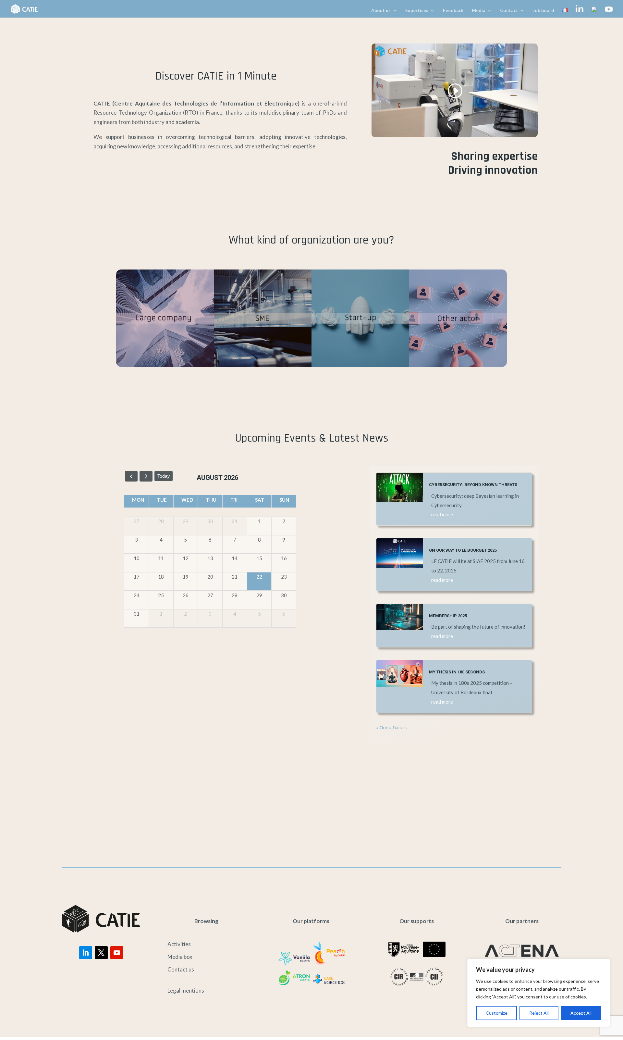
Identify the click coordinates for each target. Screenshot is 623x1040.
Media (478, 10)
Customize (496, 1013)
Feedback (453, 10)
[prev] (131, 476)
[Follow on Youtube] (116, 952)
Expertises (416, 10)
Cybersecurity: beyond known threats (473, 484)
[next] (146, 476)
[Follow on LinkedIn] (85, 952)
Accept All (581, 1013)
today (163, 476)
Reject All (539, 1013)
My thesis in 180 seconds (457, 672)
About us (381, 10)
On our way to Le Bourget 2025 (463, 550)
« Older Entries (392, 727)
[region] (538, 993)
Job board (543, 10)
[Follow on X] (101, 952)
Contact (509, 10)
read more (442, 514)
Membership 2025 (448, 615)
